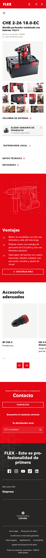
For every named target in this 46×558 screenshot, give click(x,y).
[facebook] (9, 471)
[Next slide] (26, 365)
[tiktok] (29, 471)
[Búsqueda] (36, 4)
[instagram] (16, 471)
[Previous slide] (20, 365)
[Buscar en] (40, 430)
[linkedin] (36, 471)
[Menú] (42, 4)
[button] (17, 118)
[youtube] (23, 471)
